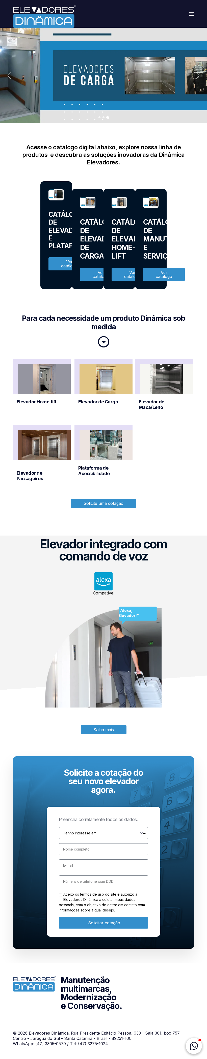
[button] (194, 1046)
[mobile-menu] (185, 14)
